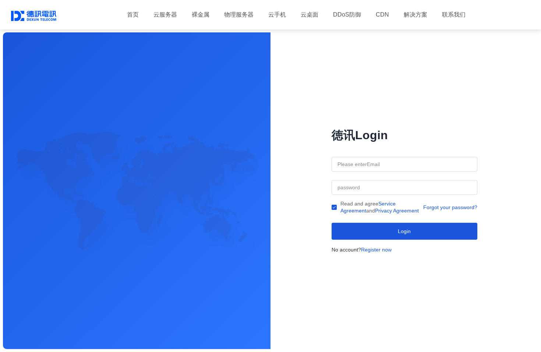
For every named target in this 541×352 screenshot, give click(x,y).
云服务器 (165, 14)
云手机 (277, 14)
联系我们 (454, 14)
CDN (382, 14)
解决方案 (415, 14)
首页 (133, 14)
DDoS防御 (347, 14)
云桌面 (309, 14)
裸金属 (200, 14)
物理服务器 (239, 14)
